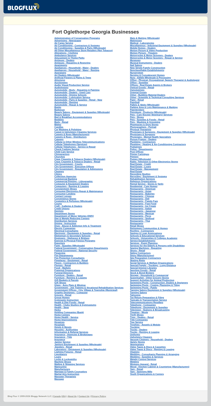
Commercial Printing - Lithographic (73, 181)
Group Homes (62, 297)
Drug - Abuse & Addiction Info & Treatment (77, 226)
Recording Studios (140, 174)
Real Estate (136, 171)
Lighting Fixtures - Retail (67, 352)
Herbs (57, 310)
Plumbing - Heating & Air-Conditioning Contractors (158, 144)
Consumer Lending (64, 193)
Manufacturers (62, 369)
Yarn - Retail (136, 369)
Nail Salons (136, 65)
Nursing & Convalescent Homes (147, 75)
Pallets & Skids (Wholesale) (144, 105)
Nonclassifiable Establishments (147, 70)
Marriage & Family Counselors (70, 371)
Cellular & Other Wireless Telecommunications (79, 142)
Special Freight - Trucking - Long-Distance (153, 265)
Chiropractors (61, 154)
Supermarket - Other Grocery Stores (149, 277)
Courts (58, 203)
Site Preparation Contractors (145, 258)
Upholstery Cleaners (141, 337)
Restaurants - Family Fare (144, 201)
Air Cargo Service (63, 43)
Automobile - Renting (66, 102)
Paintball (134, 102)
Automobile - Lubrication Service (72, 97)
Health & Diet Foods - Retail (69, 302)
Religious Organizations (143, 181)
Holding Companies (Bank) (69, 312)
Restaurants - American (143, 189)
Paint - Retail (137, 100)
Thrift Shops (137, 315)
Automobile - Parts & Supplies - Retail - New (78, 100)
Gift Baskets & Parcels (66, 280)
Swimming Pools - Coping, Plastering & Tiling (155, 285)
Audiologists (61, 87)
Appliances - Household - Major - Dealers (76, 67)
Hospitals (59, 324)
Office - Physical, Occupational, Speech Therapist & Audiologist (164, 80)
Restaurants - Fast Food (143, 203)
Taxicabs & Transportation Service (148, 300)
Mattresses (136, 40)
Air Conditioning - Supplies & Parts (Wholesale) (80, 48)
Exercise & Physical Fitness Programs (74, 240)
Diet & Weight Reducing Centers (71, 218)
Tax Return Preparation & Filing (147, 297)
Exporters (59, 243)
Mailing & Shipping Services (69, 364)
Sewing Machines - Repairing (146, 248)
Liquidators (60, 354)
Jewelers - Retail (63, 347)
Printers (134, 156)
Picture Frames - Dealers (143, 139)
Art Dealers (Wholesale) (67, 75)
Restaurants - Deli (139, 198)
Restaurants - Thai (140, 221)
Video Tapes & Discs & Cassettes (148, 347)
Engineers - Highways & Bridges (71, 238)
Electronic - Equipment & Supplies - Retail (77, 233)
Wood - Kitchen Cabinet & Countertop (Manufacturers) (159, 366)
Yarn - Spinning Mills (141, 371)
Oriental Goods (138, 92)
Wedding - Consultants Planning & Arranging (154, 354)
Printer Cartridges (139, 154)
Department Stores (64, 213)
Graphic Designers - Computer (71, 292)
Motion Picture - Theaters (143, 53)
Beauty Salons (62, 114)
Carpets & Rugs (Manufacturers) (71, 134)
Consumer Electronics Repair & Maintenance (78, 191)
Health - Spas (61, 307)
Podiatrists (136, 147)
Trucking (134, 327)
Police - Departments (141, 149)
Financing (59, 253)
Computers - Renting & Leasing (71, 186)
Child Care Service (64, 151)
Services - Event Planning (144, 243)
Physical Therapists (140, 129)
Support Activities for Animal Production (152, 280)
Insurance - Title (63, 337)
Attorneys (59, 80)
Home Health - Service (66, 317)
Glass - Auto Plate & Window (70, 285)
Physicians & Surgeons (142, 134)
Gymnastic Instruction (66, 300)
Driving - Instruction (65, 223)
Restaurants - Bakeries (142, 193)
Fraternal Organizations (67, 270)
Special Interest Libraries (143, 268)
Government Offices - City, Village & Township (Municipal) (85, 290)
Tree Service (136, 322)
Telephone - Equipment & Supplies (149, 307)
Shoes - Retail (137, 250)
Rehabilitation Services (142, 179)
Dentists (58, 211)
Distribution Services (65, 221)
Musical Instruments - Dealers (146, 63)
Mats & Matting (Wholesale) (145, 38)
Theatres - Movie (139, 312)
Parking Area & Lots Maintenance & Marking (154, 107)
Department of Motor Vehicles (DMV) (74, 216)
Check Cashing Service (66, 149)
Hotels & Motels (63, 327)
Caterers (58, 139)
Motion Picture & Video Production (149, 50)
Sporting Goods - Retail (143, 270)
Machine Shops (62, 361)
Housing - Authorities (66, 329)
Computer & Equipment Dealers (71, 184)
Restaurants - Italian (141, 208)
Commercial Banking (65, 179)
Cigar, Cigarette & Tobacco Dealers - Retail (77, 161)
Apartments (60, 65)
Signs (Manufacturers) (142, 255)
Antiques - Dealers (64, 60)
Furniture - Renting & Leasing (70, 277)
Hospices (59, 322)
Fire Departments (63, 255)
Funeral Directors (63, 273)
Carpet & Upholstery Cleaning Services (75, 132)
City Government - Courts (68, 164)
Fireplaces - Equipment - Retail (71, 260)
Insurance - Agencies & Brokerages (73, 334)
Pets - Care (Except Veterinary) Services (151, 114)
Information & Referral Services (71, 332)
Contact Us (84, 396)
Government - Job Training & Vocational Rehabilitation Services (88, 287)
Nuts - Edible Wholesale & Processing (150, 77)
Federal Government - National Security (75, 250)
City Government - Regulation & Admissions (78, 169)
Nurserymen (136, 72)
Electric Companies (64, 228)
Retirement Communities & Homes (149, 228)
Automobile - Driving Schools (70, 95)
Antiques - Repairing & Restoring (72, 63)
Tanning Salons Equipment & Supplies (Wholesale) (157, 290)
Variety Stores (137, 342)
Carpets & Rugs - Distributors (70, 137)
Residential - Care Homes (143, 186)
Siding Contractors (140, 253)
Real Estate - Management (144, 169)
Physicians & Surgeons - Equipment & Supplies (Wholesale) (162, 132)
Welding (134, 361)
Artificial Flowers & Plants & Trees (72, 77)
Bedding (59, 119)
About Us (72, 396)
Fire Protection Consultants (69, 258)
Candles (58, 127)
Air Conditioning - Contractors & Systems (77, 45)
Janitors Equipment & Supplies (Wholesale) (78, 344)
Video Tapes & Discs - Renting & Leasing (152, 349)
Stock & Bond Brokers (142, 273)
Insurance (59, 339)
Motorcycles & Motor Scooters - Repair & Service (156, 58)
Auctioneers (61, 82)
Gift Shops (60, 282)
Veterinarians (137, 344)
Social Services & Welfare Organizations (151, 263)
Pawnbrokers (137, 109)
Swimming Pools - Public (143, 287)
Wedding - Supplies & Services (146, 357)
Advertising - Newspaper (67, 40)
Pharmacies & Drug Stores (144, 124)
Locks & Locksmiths (65, 359)
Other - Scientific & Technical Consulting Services (157, 97)
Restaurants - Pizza (140, 216)
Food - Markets (62, 268)
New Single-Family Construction (147, 67)
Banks (57, 107)
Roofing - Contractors (142, 231)
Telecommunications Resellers (146, 302)
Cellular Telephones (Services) (70, 144)
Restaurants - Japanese (143, 211)
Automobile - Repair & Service (70, 105)
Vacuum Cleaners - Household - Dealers (151, 339)
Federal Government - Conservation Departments (81, 248)
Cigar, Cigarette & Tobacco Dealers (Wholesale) (79, 159)
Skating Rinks (137, 260)
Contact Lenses (63, 196)
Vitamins (134, 352)
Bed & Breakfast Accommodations (73, 117)
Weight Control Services (143, 359)
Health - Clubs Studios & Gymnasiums (75, 305)
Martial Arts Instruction (66, 374)
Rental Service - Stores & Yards (146, 184)
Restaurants (136, 223)
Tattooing (135, 295)
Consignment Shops (65, 189)
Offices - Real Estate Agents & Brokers (151, 85)
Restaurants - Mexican (142, 213)
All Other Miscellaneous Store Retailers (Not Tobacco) (83, 50)
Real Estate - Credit (140, 164)
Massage (59, 379)
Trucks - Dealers (138, 329)
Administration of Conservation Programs (77, 38)
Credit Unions (61, 208)
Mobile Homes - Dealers (143, 48)
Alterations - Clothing (66, 53)
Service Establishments (142, 240)
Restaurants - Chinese (142, 196)
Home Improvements (65, 319)
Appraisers (60, 72)
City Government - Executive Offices (74, 166)
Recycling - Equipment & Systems (148, 176)
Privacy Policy (98, 396)
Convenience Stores (65, 198)
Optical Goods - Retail (142, 87)
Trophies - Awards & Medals (145, 324)
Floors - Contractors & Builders (71, 263)
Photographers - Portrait (143, 127)
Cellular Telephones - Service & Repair (75, 147)
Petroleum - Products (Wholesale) (148, 112)
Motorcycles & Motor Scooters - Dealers (151, 55)
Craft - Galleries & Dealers (68, 206)
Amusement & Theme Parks (69, 58)
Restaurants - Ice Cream (143, 206)
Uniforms (135, 334)
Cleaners (59, 171)
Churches (59, 156)
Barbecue (59, 109)
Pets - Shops (137, 117)
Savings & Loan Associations (146, 233)
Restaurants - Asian (140, 191)
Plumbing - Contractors (143, 142)
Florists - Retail (62, 265)
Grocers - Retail (62, 295)
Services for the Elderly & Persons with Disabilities (157, 245)
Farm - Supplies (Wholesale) (69, 245)
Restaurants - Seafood (142, 218)
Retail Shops (137, 226)
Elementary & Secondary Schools (72, 235)
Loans (57, 357)
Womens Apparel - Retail (143, 364)
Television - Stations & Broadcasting (150, 310)
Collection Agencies (65, 176)
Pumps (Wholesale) (140, 159)
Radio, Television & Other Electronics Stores (154, 161)
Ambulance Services (65, 55)
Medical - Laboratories (142, 43)
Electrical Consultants (66, 231)
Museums (135, 60)
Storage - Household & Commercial (149, 275)
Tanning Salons (138, 292)
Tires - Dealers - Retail (142, 317)
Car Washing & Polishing (67, 129)
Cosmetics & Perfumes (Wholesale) (73, 201)
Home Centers (62, 315)
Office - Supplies (139, 82)
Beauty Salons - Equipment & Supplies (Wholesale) (82, 112)
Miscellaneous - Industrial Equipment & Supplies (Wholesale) (163, 45)
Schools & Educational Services (147, 235)
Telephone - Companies (143, 305)
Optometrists (137, 90)
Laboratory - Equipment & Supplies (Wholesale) (80, 349)
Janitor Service (62, 342)
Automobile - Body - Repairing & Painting (77, 90)
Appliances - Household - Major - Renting (76, 70)
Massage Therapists (65, 376)
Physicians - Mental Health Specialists (150, 137)
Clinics (58, 174)
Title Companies (139, 319)
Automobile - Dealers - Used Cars (72, 92)
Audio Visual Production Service (71, 85)
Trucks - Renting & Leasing (144, 332)
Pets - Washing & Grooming (145, 122)
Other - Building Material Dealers (147, 95)
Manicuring (60, 366)
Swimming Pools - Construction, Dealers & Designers (159, 282)
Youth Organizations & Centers (147, 374)
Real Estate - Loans (140, 166)
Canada (57, 396)
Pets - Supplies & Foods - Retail (147, 119)
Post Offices (136, 151)
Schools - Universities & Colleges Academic (153, 238)
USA (63, 396)
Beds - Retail (61, 122)
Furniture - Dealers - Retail (68, 275)
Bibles (57, 124)
